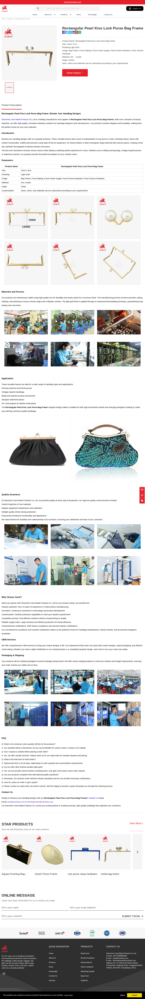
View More (135, 823)
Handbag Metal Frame (22, 19)
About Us (52, 958)
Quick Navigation (59, 946)
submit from (131, 916)
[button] (137, 852)
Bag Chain (85, 976)
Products (64, 15)
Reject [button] (122, 995)
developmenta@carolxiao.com (124, 960)
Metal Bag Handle (87, 971)
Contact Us (108, 15)
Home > (4, 19)
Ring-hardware (86, 962)
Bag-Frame (85, 953)
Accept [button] (134, 995)
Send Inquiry (74, 72)
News (79, 15)
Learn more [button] (68, 995)
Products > (11, 19)
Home (35, 15)
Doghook (84, 980)
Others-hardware (87, 967)
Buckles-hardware (87, 958)
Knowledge (92, 15)
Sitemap (52, 980)
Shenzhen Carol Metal (11, 119)
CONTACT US (113, 946)
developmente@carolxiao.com (40, 802)
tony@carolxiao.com (72, 2)
